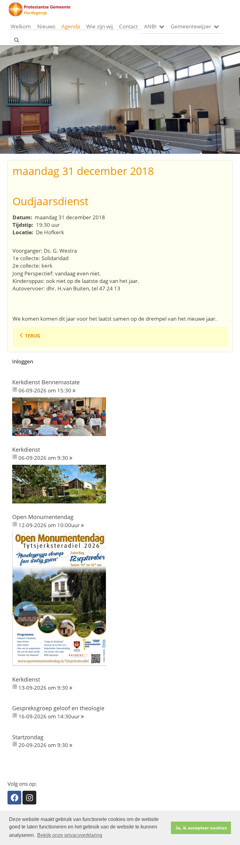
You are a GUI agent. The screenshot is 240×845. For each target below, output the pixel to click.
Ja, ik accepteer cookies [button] (201, 827)
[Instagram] (29, 797)
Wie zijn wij (99, 26)
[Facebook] (14, 797)
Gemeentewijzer (191, 26)
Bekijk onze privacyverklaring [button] (69, 835)
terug (32, 336)
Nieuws (46, 26)
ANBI (150, 26)
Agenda (71, 26)
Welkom (21, 26)
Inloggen (22, 361)
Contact (128, 26)
